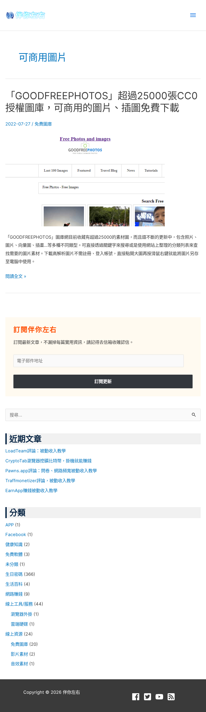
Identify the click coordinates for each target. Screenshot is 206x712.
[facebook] (137, 697)
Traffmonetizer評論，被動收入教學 (40, 480)
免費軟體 (14, 554)
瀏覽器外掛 (21, 614)
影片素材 (19, 654)
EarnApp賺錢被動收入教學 (31, 490)
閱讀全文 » (15, 275)
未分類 (11, 564)
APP (9, 524)
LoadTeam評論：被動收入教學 (35, 450)
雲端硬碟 (19, 624)
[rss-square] (172, 697)
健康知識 (14, 544)
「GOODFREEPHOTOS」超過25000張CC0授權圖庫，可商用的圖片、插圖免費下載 (101, 102)
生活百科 (14, 584)
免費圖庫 (43, 124)
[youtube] (160, 697)
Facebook (15, 534)
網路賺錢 (14, 594)
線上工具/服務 (19, 604)
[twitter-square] (149, 697)
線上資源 (14, 634)
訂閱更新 (103, 381)
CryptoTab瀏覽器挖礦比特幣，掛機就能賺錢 (48, 460)
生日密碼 (14, 574)
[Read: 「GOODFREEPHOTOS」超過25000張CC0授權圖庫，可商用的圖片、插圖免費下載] (85, 179)
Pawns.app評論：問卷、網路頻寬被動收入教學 (51, 470)
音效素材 (19, 663)
